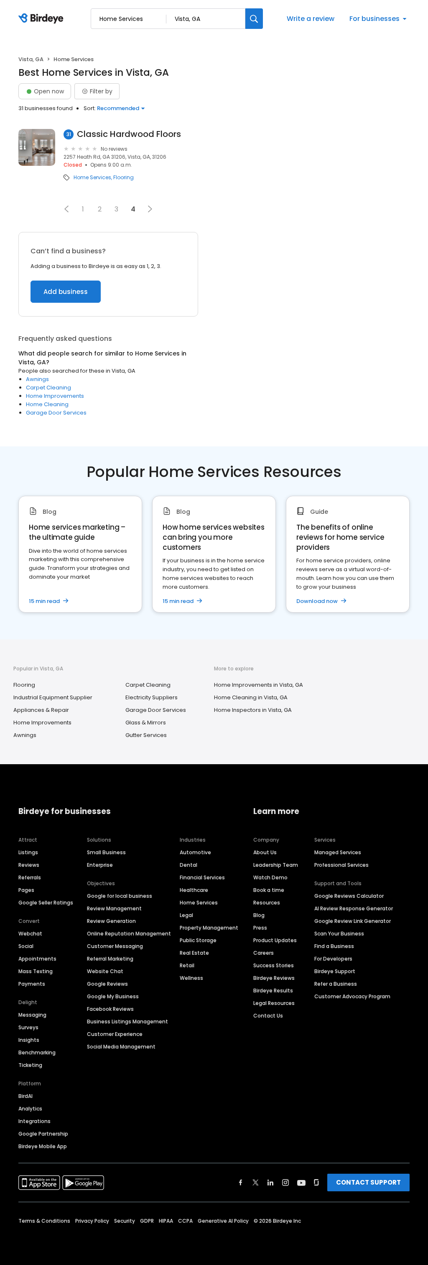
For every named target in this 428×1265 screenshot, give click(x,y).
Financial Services (202, 877)
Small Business (106, 852)
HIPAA (166, 1220)
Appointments (37, 958)
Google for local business (119, 895)
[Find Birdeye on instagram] (285, 1182)
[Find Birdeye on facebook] (240, 1182)
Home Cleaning (47, 404)
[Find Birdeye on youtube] (301, 1182)
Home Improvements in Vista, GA (258, 685)
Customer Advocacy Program (352, 996)
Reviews (28, 864)
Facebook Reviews (110, 1009)
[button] (66, 209)
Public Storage (198, 940)
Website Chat (105, 971)
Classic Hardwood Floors (129, 134)
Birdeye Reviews (274, 978)
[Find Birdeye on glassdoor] (316, 1182)
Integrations (34, 1121)
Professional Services (341, 864)
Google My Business (113, 996)
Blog (259, 915)
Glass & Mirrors (145, 723)
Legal (186, 915)
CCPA (185, 1220)
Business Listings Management (127, 1021)
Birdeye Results (273, 990)
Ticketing (30, 1065)
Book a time (268, 890)
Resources (266, 902)
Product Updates (275, 940)
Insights (28, 1039)
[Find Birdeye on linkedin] (270, 1182)
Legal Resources (274, 1003)
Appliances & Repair (41, 710)
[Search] (254, 18)
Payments (31, 983)
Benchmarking (37, 1052)
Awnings (37, 379)
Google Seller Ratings (45, 902)
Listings (28, 852)
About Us (265, 852)
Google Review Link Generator (352, 921)
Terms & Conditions (44, 1220)
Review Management (114, 908)
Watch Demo (270, 877)
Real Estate (194, 952)
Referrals (29, 877)
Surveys (28, 1027)
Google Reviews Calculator (349, 895)
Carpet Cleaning (48, 388)
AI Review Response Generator (353, 908)
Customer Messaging (115, 946)
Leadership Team (275, 864)
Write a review (310, 18)
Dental (188, 864)
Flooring (123, 177)
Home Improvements (55, 396)
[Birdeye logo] (42, 19)
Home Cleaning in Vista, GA (251, 697)
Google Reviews (107, 983)
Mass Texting (35, 971)
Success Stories (273, 965)
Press (260, 927)
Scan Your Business (339, 933)
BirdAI (25, 1096)
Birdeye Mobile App (42, 1146)
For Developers (333, 958)
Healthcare (194, 890)
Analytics (30, 1108)
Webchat (30, 933)
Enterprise (100, 864)
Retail (187, 965)
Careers (263, 952)
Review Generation (111, 921)
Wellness (191, 978)
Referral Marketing (110, 958)
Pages (26, 890)
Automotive (195, 852)
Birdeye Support (334, 971)
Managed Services (337, 852)
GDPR (147, 1220)
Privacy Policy (92, 1220)
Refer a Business (335, 983)
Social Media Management (121, 1046)
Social (25, 946)
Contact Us (268, 1015)
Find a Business (334, 946)
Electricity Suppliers (151, 697)
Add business (65, 291)
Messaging (32, 1014)
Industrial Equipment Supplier (52, 697)
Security (124, 1220)
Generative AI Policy (223, 1220)
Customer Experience (115, 1034)
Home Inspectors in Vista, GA (253, 710)
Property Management (209, 927)
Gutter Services (146, 735)
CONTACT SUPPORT (368, 1182)
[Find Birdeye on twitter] (255, 1182)
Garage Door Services (56, 413)
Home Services (92, 177)
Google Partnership (43, 1133)
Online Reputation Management (129, 933)
